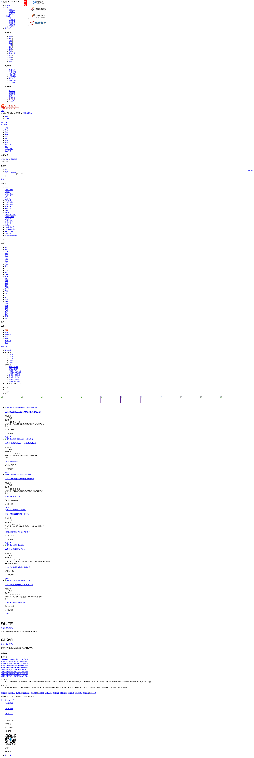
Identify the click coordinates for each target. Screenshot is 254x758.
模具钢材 (8, 225)
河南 (6, 256)
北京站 (7, 118)
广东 (6, 270)
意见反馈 (12, 76)
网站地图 (8, 28)
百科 (10, 59)
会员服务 (12, 20)
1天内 (11, 354)
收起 (2, 239)
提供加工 (8, 339)
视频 (10, 51)
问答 (10, 45)
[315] (170, 399)
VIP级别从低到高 (15, 373)
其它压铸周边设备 (11, 235)
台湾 (6, 299)
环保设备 (8, 208)
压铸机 (7, 192)
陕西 (6, 306)
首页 (2, 159)
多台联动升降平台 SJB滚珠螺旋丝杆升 (14, 661)
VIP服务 (8, 16)
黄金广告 (12, 74)
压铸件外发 (9, 221)
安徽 (6, 281)
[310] (70, 399)
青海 (6, 310)
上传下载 (12, 53)
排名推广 (12, 70)
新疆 (6, 314)
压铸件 (7, 213)
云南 (6, 264)
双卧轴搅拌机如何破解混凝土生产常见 (14, 676)
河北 (6, 258)
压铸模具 (8, 219)
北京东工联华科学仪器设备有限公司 (17, 567)
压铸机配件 (9, 204)
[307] (10, 399)
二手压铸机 (9, 149)
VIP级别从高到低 (15, 371)
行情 (10, 41)
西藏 (6, 304)
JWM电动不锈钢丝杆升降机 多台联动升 (14, 659)
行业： (7, 170)
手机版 (9, 5)
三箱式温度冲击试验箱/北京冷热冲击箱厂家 (23, 412)
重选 (2, 179)
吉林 (6, 277)
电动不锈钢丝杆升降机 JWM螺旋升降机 (14, 667)
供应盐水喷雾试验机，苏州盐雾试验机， (22, 443)
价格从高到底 (13, 367)
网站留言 (86, 693)
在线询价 (8, 437)
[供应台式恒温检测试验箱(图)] (15, 510)
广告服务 (71, 693)
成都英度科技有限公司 (13, 496)
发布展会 (12, 97)
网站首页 (4, 693)
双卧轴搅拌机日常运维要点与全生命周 (14, 672)
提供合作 (8, 341)
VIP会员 (11, 101)
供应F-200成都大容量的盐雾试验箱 (19, 479)
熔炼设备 (8, 206)
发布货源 (12, 93)
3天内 (11, 356)
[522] (38, 12)
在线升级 (12, 24)
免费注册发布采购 (7, 644)
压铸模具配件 (9, 217)
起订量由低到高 (14, 381)
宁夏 (6, 312)
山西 (6, 272)
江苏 (6, 260)
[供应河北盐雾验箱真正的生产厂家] (17, 580)
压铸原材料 (9, 202)
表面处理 (8, 200)
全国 (2, 111)
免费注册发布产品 (7, 628)
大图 (6, 346)
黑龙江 (7, 289)
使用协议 (41, 693)
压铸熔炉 (8, 233)
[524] (38, 25)
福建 (6, 283)
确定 (6, 393)
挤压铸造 (8, 151)
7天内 (11, 358)
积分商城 (12, 72)
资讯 (10, 57)
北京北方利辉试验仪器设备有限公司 (17, 532)
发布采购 (12, 95)
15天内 (11, 360)
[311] (90, 399)
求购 (10, 39)
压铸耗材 (8, 198)
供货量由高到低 (14, 375)
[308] (30, 399)
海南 (6, 293)
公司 (10, 61)
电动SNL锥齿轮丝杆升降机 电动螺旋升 (14, 663)
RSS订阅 (12, 82)
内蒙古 (7, 287)
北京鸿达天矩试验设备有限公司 (16, 602)
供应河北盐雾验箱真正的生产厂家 (19, 585)
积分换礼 (78, 693)
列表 (2, 346)
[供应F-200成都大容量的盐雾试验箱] (18, 474)
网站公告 (12, 80)
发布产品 (4, 122)
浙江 (6, 279)
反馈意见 (12, 12)
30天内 (11, 362)
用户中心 (12, 91)
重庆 (6, 297)
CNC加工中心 (9, 229)
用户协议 (19, 693)
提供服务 (8, 334)
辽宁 (6, 274)
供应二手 (8, 336)
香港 (6, 316)
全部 (6, 188)
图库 (10, 49)
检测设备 (8, 196)
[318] (230, 399)
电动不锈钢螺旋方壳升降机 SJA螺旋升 (14, 665)
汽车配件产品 (9, 227)
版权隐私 (48, 693)
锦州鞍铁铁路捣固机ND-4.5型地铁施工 (14, 670)
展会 (10, 43)
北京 (6, 252)
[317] (210, 399)
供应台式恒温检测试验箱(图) (17, 514)
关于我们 (26, 693)
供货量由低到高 (14, 377)
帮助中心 (12, 10)
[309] (50, 399)
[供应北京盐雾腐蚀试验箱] (14, 545)
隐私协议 (11, 693)
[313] (130, 399)
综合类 (7, 210)
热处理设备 (9, 231)
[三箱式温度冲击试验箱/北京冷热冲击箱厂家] (21, 407)
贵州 (6, 301)
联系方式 (34, 693)
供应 (10, 36)
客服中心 (8, 8)
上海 (6, 266)
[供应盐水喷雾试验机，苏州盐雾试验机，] (20, 439)
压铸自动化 (9, 190)
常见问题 (12, 99)
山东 (6, 285)
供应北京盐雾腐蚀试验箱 (15, 549)
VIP (10, 18)
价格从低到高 (13, 369)
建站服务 (12, 22)
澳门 (6, 318)
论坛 (10, 55)
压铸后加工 (9, 194)
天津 (6, 254)
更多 (2, 322)
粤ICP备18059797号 (7, 700)
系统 (6, 130)
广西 (6, 291)
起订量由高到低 (14, 379)
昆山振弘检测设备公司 (13, 461)
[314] (150, 399)
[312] (110, 399)
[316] (190, 399)
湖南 (6, 249)
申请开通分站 (27, 113)
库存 (6, 343)
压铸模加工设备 (10, 215)
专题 (10, 47)
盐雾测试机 (14, 159)
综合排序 (8, 350)
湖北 (6, 268)
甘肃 (6, 308)
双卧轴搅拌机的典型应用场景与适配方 (14, 674)
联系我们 (12, 14)
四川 (6, 295)
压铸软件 (8, 223)
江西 (6, 262)
